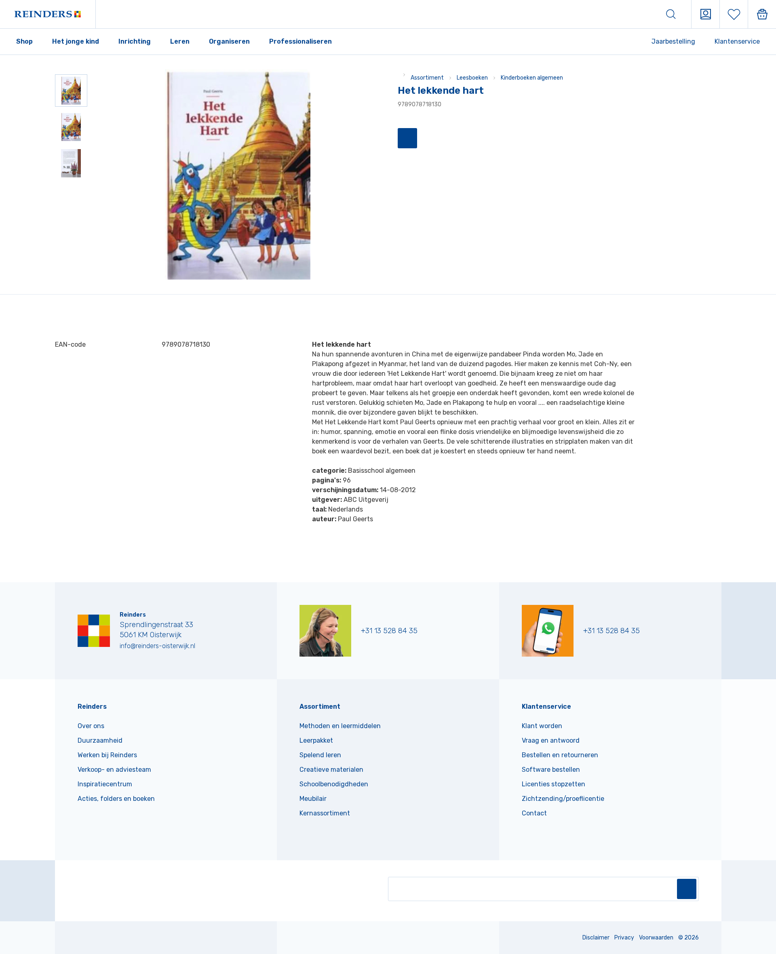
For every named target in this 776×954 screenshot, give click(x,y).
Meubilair (313, 798)
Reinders (92, 706)
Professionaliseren (300, 41)
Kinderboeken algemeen (532, 77)
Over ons (91, 726)
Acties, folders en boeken (116, 798)
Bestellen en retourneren (560, 755)
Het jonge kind (75, 41)
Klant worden (542, 726)
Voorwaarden (656, 937)
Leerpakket (316, 740)
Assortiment (427, 77)
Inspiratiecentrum (105, 784)
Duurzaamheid (100, 740)
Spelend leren (320, 755)
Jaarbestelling (673, 41)
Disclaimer (595, 937)
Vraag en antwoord (551, 740)
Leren (180, 41)
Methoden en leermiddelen (340, 726)
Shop (24, 41)
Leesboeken (472, 77)
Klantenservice (737, 41)
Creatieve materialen (331, 769)
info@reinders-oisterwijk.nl (157, 646)
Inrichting (134, 41)
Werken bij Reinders (107, 755)
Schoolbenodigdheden (333, 784)
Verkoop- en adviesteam (114, 769)
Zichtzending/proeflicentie (563, 798)
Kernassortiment (324, 813)
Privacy (624, 937)
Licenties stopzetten (553, 784)
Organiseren (229, 41)
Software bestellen (551, 769)
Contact (534, 813)
